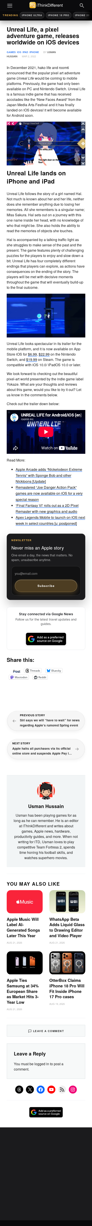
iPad (25, 52)
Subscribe (46, 586)
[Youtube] (51, 1090)
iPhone (34, 52)
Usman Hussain (46, 806)
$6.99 (32, 354)
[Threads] (19, 1090)
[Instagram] (73, 1090)
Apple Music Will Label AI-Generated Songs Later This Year (23, 927)
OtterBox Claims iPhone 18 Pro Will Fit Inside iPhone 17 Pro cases (66, 988)
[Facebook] (41, 1090)
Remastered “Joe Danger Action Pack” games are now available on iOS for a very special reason (49, 493)
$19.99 (31, 359)
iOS (19, 52)
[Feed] (62, 1090)
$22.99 (44, 354)
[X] (30, 1090)
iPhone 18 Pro (58, 15)
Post (16, 670)
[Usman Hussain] (46, 790)
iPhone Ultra (32, 15)
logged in (41, 1063)
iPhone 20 (82, 15)
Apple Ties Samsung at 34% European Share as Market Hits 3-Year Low (23, 991)
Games (11, 52)
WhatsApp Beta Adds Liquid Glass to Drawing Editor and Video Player (67, 927)
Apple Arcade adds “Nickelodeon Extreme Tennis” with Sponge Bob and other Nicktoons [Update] (49, 475)
